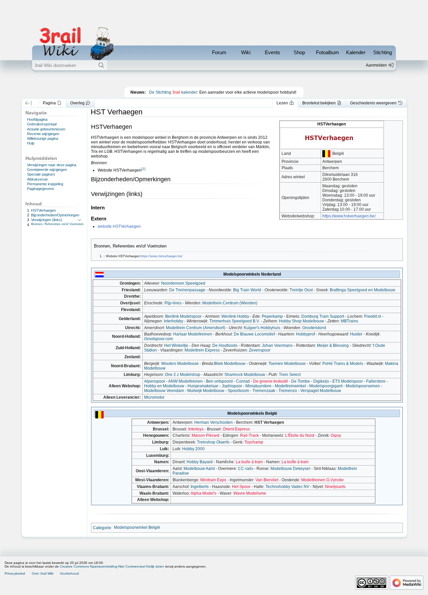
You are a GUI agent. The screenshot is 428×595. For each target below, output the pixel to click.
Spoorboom (238, 390)
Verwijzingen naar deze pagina (51, 165)
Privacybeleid (15, 573)
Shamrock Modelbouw (244, 374)
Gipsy (336, 435)
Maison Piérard (205, 435)
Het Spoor (241, 486)
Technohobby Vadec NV (287, 486)
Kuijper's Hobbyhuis (262, 327)
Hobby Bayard (200, 462)
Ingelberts (200, 486)
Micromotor (154, 397)
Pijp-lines (173, 303)
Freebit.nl (372, 316)
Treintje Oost (301, 290)
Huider (356, 334)
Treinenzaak (263, 390)
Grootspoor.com (158, 338)
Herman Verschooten (213, 422)
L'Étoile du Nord (299, 435)
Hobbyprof (305, 334)
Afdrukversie (37, 179)
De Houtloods (224, 345)
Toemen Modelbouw (287, 363)
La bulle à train (249, 462)
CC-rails (245, 468)
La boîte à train (295, 462)
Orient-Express (236, 429)
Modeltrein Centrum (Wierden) (229, 303)
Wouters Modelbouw (180, 363)
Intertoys (196, 429)
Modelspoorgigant (325, 386)
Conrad (243, 381)
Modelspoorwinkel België (137, 527)
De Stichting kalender (173, 92)
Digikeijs (321, 381)
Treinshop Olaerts (213, 442)
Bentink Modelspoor (183, 316)
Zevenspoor (260, 350)
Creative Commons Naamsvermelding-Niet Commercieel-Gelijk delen (112, 566)
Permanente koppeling (45, 184)
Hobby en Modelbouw (164, 386)
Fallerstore (376, 381)
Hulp (30, 143)
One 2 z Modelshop (182, 374)
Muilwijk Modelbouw (205, 390)
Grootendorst (314, 327)
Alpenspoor (154, 381)
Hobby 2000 (193, 449)
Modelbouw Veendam (164, 390)
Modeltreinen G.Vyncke (322, 480)
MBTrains (349, 321)
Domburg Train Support (322, 316)
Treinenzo (288, 390)
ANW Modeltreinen (185, 381)
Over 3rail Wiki (43, 573)
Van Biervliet (266, 480)
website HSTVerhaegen (119, 226)
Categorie (102, 527)
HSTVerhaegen (43, 210)
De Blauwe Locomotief (254, 334)
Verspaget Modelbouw (320, 390)
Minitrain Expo (213, 480)
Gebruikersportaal (42, 124)
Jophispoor (232, 386)
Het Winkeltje (176, 345)
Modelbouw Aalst (199, 468)
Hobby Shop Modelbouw (301, 321)
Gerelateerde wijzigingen (47, 170)
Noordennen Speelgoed (183, 283)
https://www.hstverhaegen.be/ (349, 216)
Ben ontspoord (219, 381)
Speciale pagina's (41, 174)
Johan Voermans (277, 345)
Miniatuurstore (258, 386)
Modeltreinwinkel (290, 386)
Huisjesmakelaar (203, 386)
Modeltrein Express (202, 350)
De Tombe (300, 381)
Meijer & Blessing (333, 345)
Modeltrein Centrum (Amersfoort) (195, 327)
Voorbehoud (69, 573)
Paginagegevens (40, 189)
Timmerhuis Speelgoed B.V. (234, 321)
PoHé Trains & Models (342, 363)
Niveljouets (335, 486)
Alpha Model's (203, 493)
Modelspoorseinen (363, 386)
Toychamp (253, 442)
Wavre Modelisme (249, 493)
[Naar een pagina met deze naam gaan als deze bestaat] (101, 65)
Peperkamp (272, 316)
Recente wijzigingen (43, 134)
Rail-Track (249, 435)
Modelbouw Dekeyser (290, 468)
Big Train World (247, 290)
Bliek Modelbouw (229, 363)
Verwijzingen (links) (46, 220)
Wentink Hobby (235, 316)
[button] (28, 103)
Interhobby (173, 321)
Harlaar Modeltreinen (192, 334)
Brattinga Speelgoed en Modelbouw (362, 290)
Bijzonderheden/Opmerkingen (55, 215)
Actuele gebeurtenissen (46, 129)
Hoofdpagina (37, 119)
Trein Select (290, 374)
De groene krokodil (270, 381)
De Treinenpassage (187, 290)
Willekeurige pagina (42, 138)
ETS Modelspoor (347, 381)
